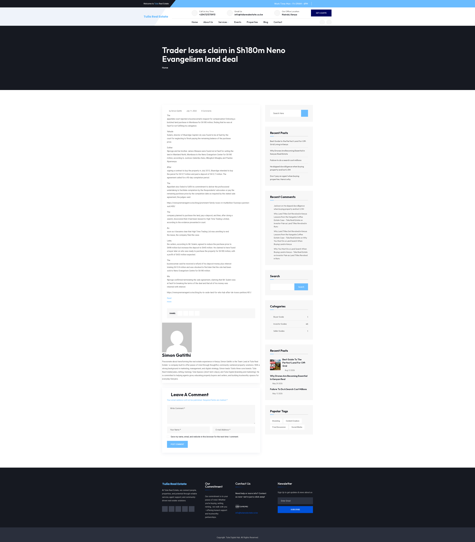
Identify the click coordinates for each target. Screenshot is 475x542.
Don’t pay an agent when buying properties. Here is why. (284, 178)
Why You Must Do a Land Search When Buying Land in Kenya (290, 240)
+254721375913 (207, 14)
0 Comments (206, 111)
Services (222, 22)
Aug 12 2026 (290, 370)
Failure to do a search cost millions (285, 160)
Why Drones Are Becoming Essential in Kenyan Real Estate (287, 152)
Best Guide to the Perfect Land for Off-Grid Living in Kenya (288, 143)
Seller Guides (279, 331)
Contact (278, 22)
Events (237, 22)
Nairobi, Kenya (289, 14)
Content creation (292, 421)
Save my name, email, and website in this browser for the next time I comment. (204, 437)
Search (275, 276)
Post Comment (177, 444)
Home (195, 22)
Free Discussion (279, 427)
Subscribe (295, 510)
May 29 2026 (277, 384)
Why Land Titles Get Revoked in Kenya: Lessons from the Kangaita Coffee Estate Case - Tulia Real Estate (290, 216)
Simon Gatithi (176, 355)
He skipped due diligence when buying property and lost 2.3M (287, 168)
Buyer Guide (278, 317)
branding (276, 421)
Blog (265, 22)
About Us (208, 22)
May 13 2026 (277, 394)
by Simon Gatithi (175, 111)
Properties (252, 22)
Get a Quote (321, 13)
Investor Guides (280, 324)
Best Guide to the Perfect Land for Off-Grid (294, 362)
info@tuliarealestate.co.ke (249, 14)
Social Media (297, 427)
